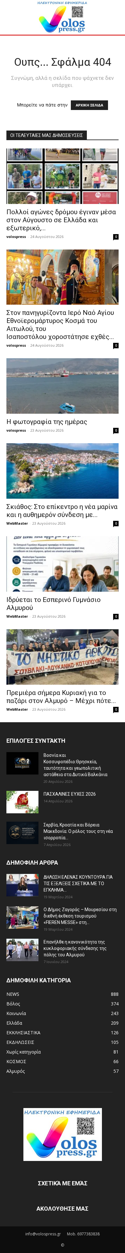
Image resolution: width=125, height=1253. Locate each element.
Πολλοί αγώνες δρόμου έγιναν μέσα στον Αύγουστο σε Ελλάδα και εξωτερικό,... (61, 220)
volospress (16, 236)
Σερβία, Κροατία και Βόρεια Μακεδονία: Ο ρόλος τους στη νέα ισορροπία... (78, 831)
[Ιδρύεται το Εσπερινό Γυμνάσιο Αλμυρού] (62, 564)
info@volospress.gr (43, 1234)
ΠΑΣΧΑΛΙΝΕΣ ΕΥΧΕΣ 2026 (70, 794)
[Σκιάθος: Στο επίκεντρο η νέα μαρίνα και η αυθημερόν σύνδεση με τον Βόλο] (62, 471)
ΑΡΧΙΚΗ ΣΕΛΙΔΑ (89, 105)
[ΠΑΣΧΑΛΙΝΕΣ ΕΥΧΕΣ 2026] (22, 802)
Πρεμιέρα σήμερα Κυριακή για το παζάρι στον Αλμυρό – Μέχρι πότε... (61, 697)
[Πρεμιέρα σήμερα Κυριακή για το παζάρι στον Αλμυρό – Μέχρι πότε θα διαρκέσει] (62, 657)
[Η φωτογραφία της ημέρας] (62, 386)
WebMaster (17, 523)
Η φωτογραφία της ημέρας (46, 422)
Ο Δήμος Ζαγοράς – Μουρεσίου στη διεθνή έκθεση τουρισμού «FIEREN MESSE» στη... (80, 916)
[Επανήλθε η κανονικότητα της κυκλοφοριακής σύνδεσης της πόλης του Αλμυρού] (22, 950)
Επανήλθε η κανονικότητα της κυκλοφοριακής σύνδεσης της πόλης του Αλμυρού (75, 948)
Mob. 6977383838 (83, 1234)
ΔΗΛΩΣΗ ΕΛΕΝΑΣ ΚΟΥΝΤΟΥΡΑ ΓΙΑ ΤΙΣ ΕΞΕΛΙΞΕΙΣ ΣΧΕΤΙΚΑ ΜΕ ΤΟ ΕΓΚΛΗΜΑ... (78, 884)
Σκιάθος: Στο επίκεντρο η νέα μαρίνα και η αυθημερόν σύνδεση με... (62, 511)
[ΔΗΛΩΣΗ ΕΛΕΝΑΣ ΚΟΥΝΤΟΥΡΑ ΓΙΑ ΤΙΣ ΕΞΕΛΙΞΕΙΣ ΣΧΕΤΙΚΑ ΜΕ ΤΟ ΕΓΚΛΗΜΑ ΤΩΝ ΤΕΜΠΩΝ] (22, 885)
